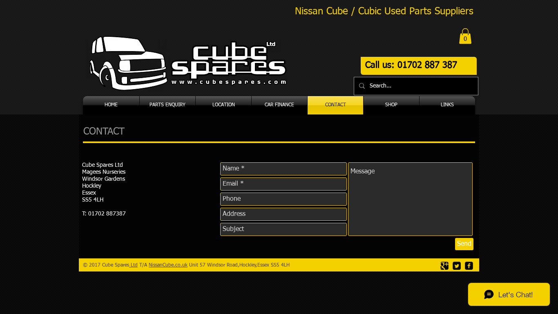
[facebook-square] (469, 266)
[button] (465, 36)
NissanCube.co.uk (168, 265)
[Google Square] (444, 266)
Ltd (133, 265)
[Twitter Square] (457, 266)
